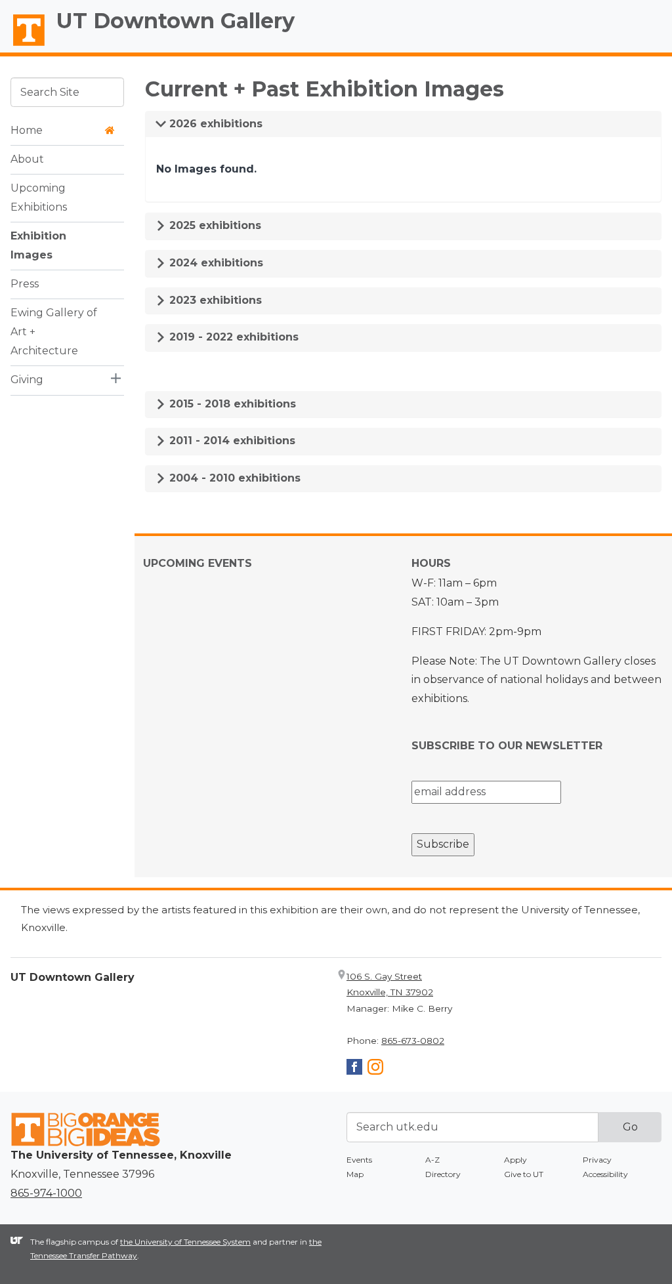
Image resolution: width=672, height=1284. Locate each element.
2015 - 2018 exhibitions (231, 404)
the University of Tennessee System (185, 1242)
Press (24, 284)
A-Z (432, 1160)
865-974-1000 (46, 1193)
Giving (26, 379)
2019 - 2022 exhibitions (232, 337)
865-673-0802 (412, 1040)
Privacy (597, 1160)
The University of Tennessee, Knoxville (23, 46)
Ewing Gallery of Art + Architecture (53, 331)
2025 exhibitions (213, 225)
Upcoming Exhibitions (38, 197)
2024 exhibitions (214, 263)
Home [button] (26, 130)
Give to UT (523, 1174)
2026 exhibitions (214, 123)
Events (359, 1160)
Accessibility (605, 1174)
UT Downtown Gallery (175, 20)
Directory (443, 1174)
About (27, 159)
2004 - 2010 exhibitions (233, 478)
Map (355, 1174)
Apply (515, 1160)
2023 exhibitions (214, 300)
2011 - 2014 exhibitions (230, 440)
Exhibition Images (38, 245)
